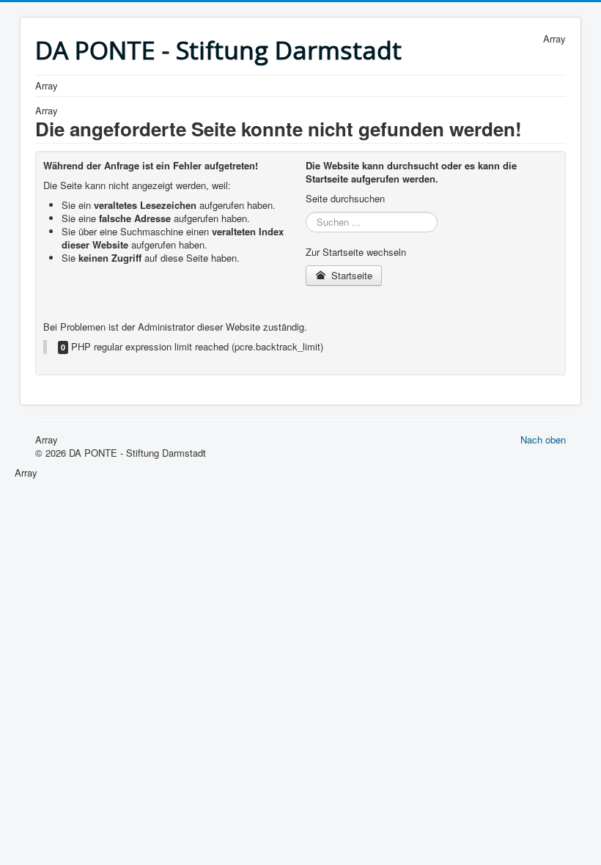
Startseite (350, 275)
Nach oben (543, 439)
